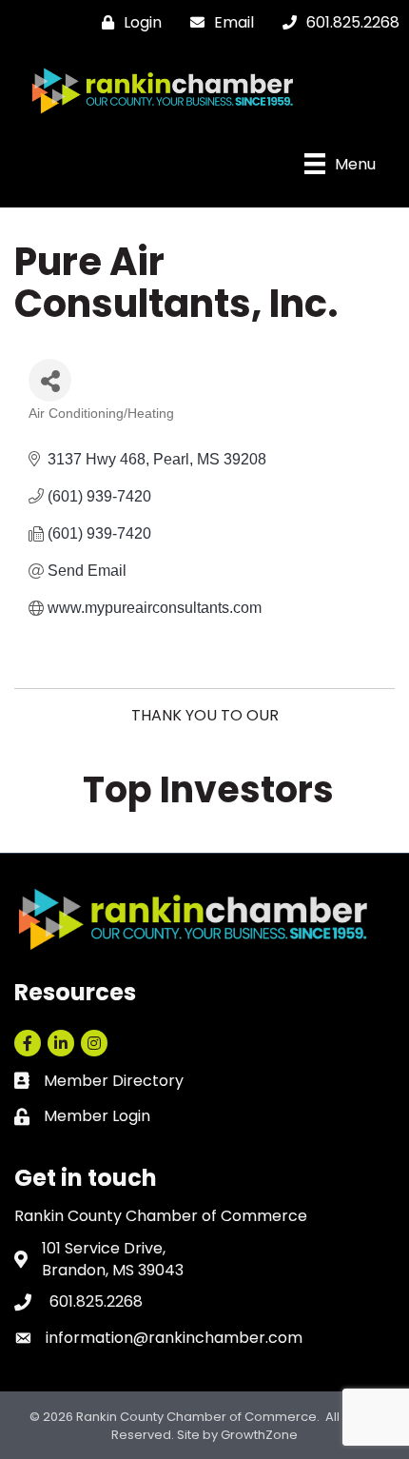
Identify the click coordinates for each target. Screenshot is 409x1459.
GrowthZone (259, 1435)
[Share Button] (50, 380)
